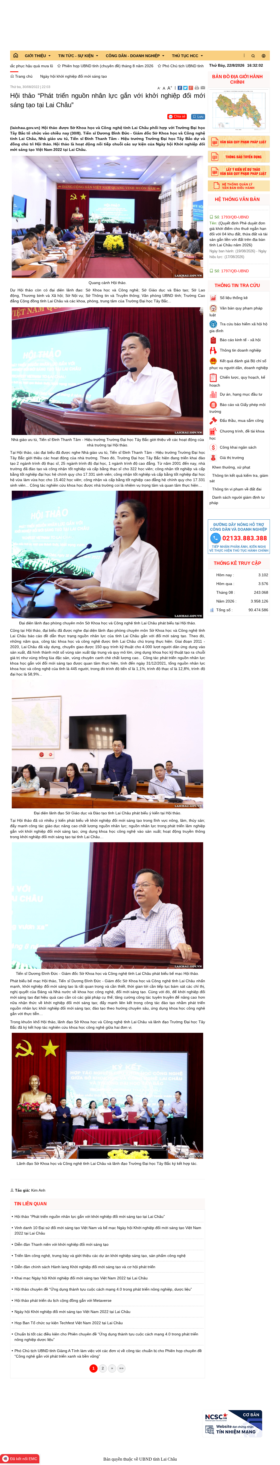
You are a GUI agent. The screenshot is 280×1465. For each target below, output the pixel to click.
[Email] (202, 87)
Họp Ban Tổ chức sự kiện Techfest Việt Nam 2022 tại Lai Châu (68, 1323)
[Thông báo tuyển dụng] (239, 157)
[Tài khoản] (263, 56)
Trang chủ (23, 76)
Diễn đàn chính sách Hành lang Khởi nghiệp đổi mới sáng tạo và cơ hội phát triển (84, 1267)
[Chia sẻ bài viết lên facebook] (180, 87)
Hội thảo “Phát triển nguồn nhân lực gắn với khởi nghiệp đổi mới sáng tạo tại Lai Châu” (89, 1216)
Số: (231, 214)
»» (121, 1368)
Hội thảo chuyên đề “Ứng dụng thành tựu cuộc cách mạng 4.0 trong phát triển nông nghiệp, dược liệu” (103, 1289)
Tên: (237, 231)
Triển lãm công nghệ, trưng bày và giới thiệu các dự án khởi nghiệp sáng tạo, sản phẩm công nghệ (100, 1255)
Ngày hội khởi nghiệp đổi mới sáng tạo (73, 76)
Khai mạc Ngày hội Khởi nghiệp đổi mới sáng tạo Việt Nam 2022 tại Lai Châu (81, 1278)
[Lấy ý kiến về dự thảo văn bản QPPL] (239, 171)
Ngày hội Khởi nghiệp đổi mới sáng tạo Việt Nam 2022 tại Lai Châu (72, 1311)
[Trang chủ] (15, 55)
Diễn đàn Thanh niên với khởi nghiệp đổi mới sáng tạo (61, 1244)
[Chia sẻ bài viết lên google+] (191, 87)
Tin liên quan (30, 1203)
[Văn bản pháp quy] (239, 142)
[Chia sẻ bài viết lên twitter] (185, 87)
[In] (196, 87)
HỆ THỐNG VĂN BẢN (237, 199)
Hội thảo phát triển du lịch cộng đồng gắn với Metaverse (63, 1300)
